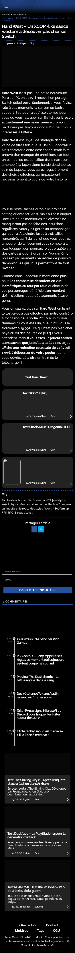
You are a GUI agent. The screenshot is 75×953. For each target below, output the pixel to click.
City (4, 494)
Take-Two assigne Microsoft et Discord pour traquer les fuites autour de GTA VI (39, 714)
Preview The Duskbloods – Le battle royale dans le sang (38, 678)
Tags (40, 930)
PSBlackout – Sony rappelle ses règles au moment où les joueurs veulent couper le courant (40, 659)
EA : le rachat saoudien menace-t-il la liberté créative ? (40, 733)
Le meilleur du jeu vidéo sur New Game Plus (37, 6)
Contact (52, 925)
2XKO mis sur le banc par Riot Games (38, 641)
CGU (56, 930)
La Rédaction (27, 925)
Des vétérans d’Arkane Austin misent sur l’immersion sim (38, 695)
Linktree (21, 930)
